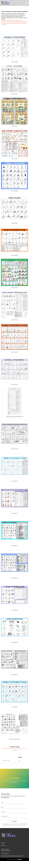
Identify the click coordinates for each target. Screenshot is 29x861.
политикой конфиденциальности (19, 825)
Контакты (3, 845)
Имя (2, 802)
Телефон (3, 811)
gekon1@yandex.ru (5, 853)
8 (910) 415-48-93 (5, 849)
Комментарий (4, 816)
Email (2, 807)
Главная (3, 842)
